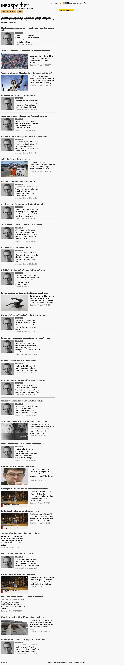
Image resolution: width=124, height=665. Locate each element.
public (47, 20)
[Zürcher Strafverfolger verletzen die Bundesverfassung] (14, 53)
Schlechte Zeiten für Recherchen (15, 159)
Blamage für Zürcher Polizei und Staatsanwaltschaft (24, 488)
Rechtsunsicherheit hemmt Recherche (18, 181)
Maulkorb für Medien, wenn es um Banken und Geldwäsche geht (27, 29)
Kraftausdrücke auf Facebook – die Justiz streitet (23, 315)
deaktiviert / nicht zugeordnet (14, 17)
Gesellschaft (4, 20)
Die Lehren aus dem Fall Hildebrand (17, 553)
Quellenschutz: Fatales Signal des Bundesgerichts (23, 204)
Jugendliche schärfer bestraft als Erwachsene (21, 224)
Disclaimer (76, 662)
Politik (42, 20)
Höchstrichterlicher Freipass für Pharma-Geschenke (24, 293)
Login (70, 3)
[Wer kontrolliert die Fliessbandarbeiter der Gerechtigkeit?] (14, 76)
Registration (76, 3)
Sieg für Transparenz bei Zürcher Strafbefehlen (22, 401)
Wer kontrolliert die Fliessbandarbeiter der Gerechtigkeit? (26, 73)
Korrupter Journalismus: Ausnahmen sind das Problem (25, 338)
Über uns (12, 11)
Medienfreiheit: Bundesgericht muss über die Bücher (24, 136)
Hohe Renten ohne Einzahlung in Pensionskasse (22, 617)
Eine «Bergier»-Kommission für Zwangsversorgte (23, 380)
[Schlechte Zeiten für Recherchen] (14, 162)
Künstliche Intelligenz (23, 20)
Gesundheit (12, 20)
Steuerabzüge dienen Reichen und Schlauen (20, 533)
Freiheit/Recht (46, 17)
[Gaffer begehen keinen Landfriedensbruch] (14, 514)
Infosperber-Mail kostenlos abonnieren (57, 662)
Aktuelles (5, 11)
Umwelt (51, 20)
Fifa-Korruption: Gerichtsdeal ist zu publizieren (22, 596)
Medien (32, 20)
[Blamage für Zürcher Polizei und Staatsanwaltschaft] (14, 491)
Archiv (81, 3)
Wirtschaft (4, 22)
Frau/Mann (38, 17)
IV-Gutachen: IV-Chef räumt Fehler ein (18, 466)
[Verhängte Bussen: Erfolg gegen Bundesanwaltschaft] (14, 424)
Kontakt (70, 662)
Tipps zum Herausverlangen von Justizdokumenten (24, 116)
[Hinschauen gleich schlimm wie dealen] (14, 577)
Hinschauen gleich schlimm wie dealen (18, 574)
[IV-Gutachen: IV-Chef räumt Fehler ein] (14, 469)
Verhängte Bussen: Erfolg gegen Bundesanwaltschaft (24, 421)
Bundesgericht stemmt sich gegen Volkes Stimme (23, 639)
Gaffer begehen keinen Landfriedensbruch (20, 511)
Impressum (83, 662)
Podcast (37, 20)
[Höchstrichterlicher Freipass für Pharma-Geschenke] (14, 296)
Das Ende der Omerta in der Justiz (16, 247)
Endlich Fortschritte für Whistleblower (18, 360)
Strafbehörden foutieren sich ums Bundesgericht (22, 443)
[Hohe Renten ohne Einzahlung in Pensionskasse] (14, 620)
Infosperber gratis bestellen (66, 10)
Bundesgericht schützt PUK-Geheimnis (18, 95)
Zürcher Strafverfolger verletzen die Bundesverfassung (25, 50)
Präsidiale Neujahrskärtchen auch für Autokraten (23, 270)
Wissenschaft (12, 22)
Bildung (3, 17)
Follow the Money (29, 17)
